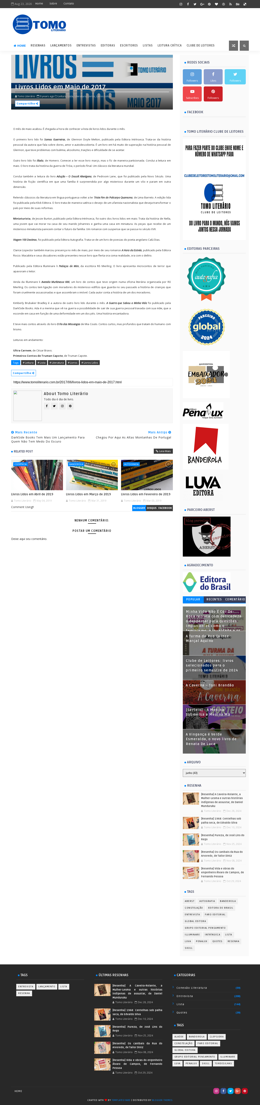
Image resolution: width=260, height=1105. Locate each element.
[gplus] (202, 4)
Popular (193, 599)
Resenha (233, 941)
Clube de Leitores (201, 45)
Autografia (131, 464)
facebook (165, 508)
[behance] (238, 4)
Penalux (201, 941)
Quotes (217, 941)
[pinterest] (209, 4)
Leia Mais (165, 451)
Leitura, (62, 96)
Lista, (71, 96)
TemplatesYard (121, 1100)
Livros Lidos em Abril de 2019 (32, 494)
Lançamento (46, 986)
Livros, (92, 96)
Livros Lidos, (103, 96)
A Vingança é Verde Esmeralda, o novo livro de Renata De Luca (211, 739)
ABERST (189, 901)
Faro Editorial (215, 914)
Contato (69, 3)
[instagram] (181, 4)
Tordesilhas (223, 1063)
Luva (188, 941)
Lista (228, 934)
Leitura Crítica (170, 45)
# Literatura (57, 362)
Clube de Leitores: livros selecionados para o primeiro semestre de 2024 (212, 665)
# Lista (42, 362)
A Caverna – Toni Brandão (210, 685)
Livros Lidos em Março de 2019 (88, 494)
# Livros (72, 362)
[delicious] (245, 4)
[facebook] (188, 4)
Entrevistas (86, 45)
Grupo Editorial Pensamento (205, 927)
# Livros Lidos (89, 362)
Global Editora (195, 921)
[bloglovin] (216, 4)
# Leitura (28, 362)
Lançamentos (61, 45)
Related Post (23, 451)
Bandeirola (76, 464)
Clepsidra (217, 1036)
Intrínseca (212, 934)
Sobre (53, 3)
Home (39, 3)
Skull (189, 948)
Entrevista (192, 914)
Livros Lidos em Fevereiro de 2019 (145, 494)
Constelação (194, 907)
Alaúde (179, 1036)
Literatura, (81, 96)
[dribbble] (223, 4)
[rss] (231, 4)
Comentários (235, 600)
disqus (151, 508)
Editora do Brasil (220, 907)
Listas (148, 45)
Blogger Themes (162, 1100)
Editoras (108, 45)
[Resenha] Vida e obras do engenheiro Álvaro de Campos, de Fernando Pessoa (222, 872)
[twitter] (195, 4)
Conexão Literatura (192, 988)
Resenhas (38, 45)
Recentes (214, 599)
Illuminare (192, 934)
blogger (139, 508)
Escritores (129, 45)
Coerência (20, 464)
